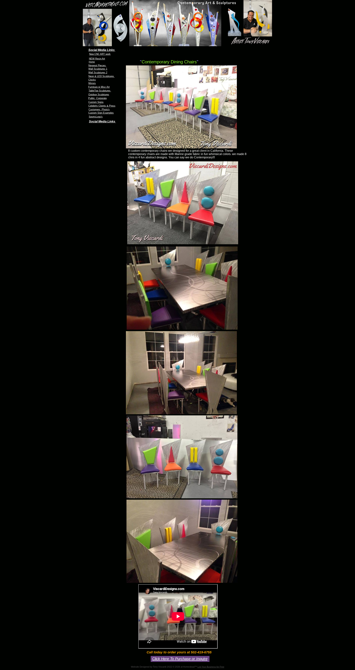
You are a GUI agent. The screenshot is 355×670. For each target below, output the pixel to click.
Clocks (92, 79)
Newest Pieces (97, 65)
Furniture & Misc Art (99, 87)
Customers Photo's (99, 109)
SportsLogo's (96, 116)
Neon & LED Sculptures (101, 76)
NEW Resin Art (97, 58)
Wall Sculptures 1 (97, 68)
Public (92, 98)
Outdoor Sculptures (98, 94)
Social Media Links (102, 121)
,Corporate (101, 98)
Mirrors (92, 83)
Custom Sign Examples (101, 112)
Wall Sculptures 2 (97, 72)
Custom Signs (96, 102)
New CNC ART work (100, 54)
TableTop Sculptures (100, 90)
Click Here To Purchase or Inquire (179, 659)
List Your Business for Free (210, 667)
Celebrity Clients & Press (101, 105)
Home (92, 62)
